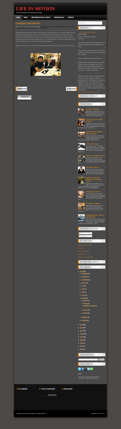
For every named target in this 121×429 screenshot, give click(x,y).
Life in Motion (35, 8)
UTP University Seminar (93, 203)
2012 (81, 328)
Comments (83, 236)
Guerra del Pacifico (20, 28)
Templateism (101, 413)
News (26, 17)
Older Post (71, 89)
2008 (81, 340)
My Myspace (81, 254)
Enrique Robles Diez (59, 26)
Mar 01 (85, 313)
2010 (81, 334)
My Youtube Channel (83, 251)
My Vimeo (81, 248)
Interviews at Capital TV (93, 192)
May (83, 292)
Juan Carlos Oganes (31, 28)
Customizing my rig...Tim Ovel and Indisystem (95, 216)
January (84, 320)
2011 (81, 331)
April (83, 295)
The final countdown (92, 109)
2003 (81, 349)
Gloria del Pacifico (70, 26)
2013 (81, 325)
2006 (81, 346)
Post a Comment (22, 100)
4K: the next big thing (92, 144)
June (83, 289)
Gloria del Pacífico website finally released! (94, 133)
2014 (81, 271)
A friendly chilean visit (28, 23)
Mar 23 (85, 303)
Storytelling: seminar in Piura (95, 156)
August (84, 283)
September (85, 280)
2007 (81, 343)
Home (18, 17)
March (84, 298)
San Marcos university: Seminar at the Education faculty (93, 179)
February (85, 317)
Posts (82, 233)
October (84, 277)
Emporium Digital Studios (40, 17)
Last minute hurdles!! (92, 167)
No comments (43, 28)
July (83, 286)
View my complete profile (88, 92)
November (85, 274)
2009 (81, 337)
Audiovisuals (59, 17)
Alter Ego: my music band (85, 257)
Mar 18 (85, 310)
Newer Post (22, 89)
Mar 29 (85, 300)
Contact (71, 17)
